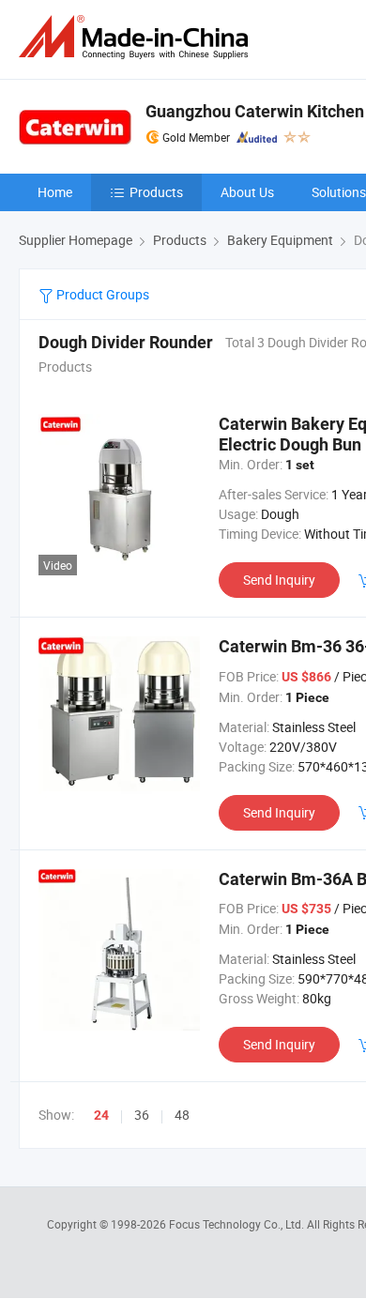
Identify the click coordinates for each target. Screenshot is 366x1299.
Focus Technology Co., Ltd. (238, 1223)
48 (182, 1114)
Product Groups (101, 294)
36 (141, 1114)
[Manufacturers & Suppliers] (137, 37)
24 (101, 1115)
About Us (247, 192)
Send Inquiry (279, 579)
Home (55, 192)
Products (156, 192)
